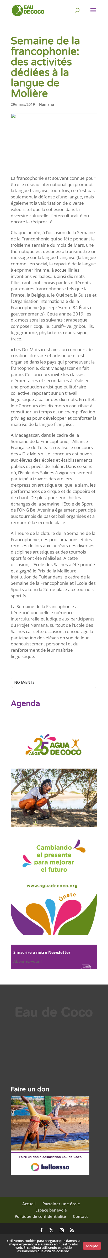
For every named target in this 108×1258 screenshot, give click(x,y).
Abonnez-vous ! (27, 961)
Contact (80, 1216)
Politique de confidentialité (40, 1216)
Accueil (29, 1203)
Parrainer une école (61, 1203)
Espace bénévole (51, 1210)
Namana (46, 104)
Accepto (92, 1246)
